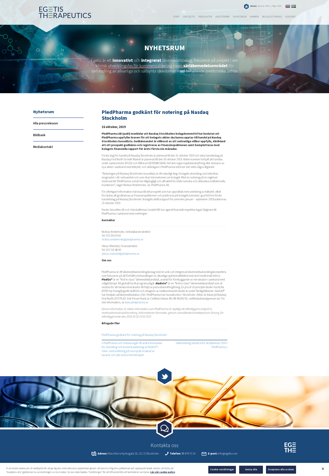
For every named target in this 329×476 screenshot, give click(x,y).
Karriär (254, 17)
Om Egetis (189, 17)
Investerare (222, 17)
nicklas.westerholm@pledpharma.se (122, 240)
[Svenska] (293, 6)
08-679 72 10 (188, 454)
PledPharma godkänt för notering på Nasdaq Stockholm (134, 335)
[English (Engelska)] (288, 6)
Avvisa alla (251, 469)
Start (176, 17)
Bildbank (39, 135)
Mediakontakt (43, 147)
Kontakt (290, 17)
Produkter (205, 17)
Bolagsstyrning (272, 17)
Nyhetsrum (240, 17)
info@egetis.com (227, 454)
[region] (164, 469)
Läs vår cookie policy (162, 472)
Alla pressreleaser (45, 123)
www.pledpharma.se (136, 302)
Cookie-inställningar (222, 469)
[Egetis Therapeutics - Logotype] (62, 16)
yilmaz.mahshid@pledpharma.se (120, 254)
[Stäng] (323, 469)
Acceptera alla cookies (281, 469)
